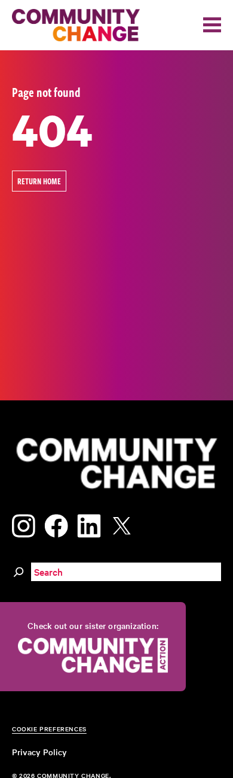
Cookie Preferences (49, 728)
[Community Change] (76, 25)
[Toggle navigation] (212, 24)
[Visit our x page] (125, 523)
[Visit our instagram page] (23, 523)
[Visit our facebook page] (56, 523)
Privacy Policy (39, 752)
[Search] (18, 570)
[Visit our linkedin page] (89, 523)
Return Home (39, 181)
